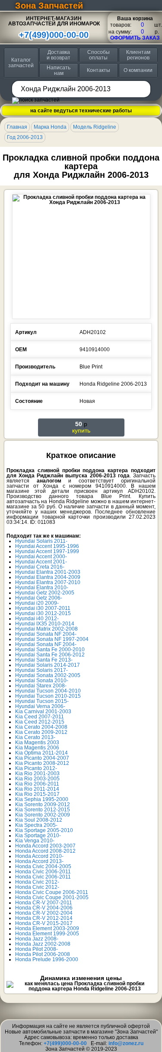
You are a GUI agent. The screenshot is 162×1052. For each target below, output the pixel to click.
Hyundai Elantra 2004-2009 (47, 577)
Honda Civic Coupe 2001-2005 (52, 897)
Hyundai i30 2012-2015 (43, 613)
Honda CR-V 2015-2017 (44, 923)
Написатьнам (58, 70)
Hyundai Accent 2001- (41, 562)
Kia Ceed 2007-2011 (39, 717)
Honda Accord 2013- (39, 861)
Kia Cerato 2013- (35, 737)
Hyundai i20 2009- (37, 603)
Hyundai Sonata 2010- (41, 681)
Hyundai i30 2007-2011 (42, 608)
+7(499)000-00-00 (54, 35)
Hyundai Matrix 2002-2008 (46, 629)
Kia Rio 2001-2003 (37, 773)
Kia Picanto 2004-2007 (42, 758)
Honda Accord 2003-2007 (45, 846)
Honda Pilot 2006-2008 (42, 954)
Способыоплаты (98, 55)
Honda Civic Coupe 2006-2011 (51, 892)
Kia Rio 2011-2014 (37, 789)
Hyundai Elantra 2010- (41, 588)
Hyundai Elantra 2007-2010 (47, 582)
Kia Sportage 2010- (38, 835)
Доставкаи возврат (58, 55)
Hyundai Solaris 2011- (41, 541)
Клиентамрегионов (138, 55)
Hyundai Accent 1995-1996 (47, 546)
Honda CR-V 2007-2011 (43, 903)
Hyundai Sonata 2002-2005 (47, 675)
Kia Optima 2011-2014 (41, 753)
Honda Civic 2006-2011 (43, 872)
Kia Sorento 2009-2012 (42, 804)
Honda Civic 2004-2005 (43, 866)
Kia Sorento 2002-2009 (42, 815)
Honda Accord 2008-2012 (45, 851)
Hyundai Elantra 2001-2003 (47, 572)
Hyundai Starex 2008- (41, 686)
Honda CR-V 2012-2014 (44, 918)
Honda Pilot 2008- (36, 949)
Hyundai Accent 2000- (41, 557)
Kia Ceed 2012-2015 (39, 722)
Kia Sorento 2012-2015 (42, 810)
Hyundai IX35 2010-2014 (44, 624)
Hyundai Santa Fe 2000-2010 (50, 650)
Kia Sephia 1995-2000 (41, 799)
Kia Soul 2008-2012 (38, 820)
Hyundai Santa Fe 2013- (44, 660)
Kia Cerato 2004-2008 (41, 727)
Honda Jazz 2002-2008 (42, 944)
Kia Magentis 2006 (37, 748)
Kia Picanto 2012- (36, 768)
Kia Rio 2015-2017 (37, 794)
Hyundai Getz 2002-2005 (44, 593)
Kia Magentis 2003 (37, 742)
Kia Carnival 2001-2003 (43, 712)
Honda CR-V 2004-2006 (44, 908)
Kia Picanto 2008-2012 (42, 763)
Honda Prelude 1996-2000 (46, 959)
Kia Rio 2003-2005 (37, 779)
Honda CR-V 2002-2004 (44, 913)
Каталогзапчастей (21, 62)
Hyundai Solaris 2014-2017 (47, 665)
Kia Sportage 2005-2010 (44, 830)
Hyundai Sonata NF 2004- (45, 634)
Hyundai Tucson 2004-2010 (48, 691)
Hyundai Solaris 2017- (41, 670)
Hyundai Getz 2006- (38, 598)
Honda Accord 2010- (39, 856)
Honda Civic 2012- (37, 882)
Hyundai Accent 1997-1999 (47, 551)
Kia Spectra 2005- (36, 825)
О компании (138, 70)
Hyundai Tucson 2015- (42, 701)
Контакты (98, 70)
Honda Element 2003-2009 (47, 928)
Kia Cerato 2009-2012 (41, 732)
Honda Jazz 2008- (36, 939)
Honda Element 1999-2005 (47, 934)
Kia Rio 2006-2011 (37, 784)
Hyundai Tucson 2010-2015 (48, 696)
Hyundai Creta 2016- (39, 567)
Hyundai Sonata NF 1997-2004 (52, 639)
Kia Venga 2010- (34, 841)
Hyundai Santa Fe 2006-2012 (50, 655)
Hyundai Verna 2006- (40, 706)
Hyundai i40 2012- (37, 619)
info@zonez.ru (125, 1043)
